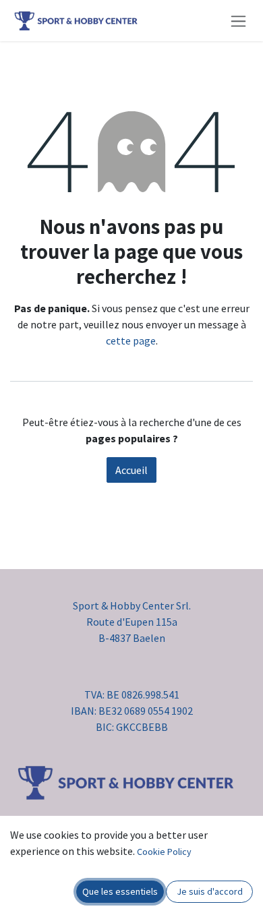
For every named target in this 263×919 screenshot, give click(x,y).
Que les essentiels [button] (120, 891)
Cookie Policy (164, 852)
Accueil (131, 470)
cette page (131, 340)
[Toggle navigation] (238, 20)
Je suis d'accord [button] (210, 891)
